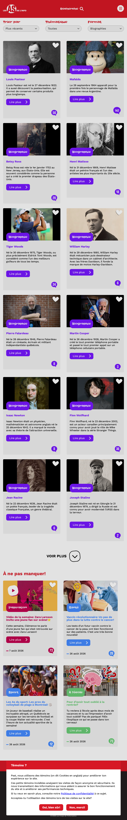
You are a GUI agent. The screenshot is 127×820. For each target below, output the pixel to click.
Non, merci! (77, 807)
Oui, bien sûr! (51, 807)
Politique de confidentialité (77, 793)
